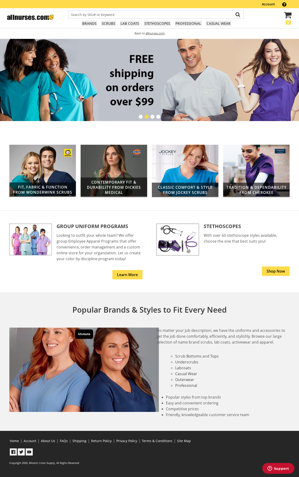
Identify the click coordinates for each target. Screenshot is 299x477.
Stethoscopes (157, 23)
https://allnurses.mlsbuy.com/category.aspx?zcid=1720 (114, 171)
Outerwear (184, 379)
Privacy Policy (126, 441)
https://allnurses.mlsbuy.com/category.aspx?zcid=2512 (42, 171)
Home (14, 441)
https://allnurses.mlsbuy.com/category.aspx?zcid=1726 (185, 171)
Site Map (184, 441)
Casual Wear (218, 23)
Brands (89, 23)
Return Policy (101, 441)
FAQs (64, 441)
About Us (48, 441)
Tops (214, 356)
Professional (188, 23)
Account (269, 4)
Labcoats (183, 367)
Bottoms (194, 356)
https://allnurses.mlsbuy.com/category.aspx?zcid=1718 (256, 171)
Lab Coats (130, 23)
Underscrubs (186, 362)
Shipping (79, 441)
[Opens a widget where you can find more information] (278, 469)
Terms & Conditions (157, 441)
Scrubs (108, 23)
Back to (150, 33)
